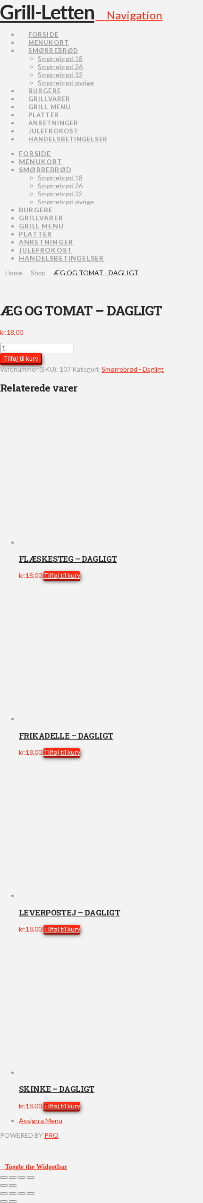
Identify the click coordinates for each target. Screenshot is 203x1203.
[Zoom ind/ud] (4, 1177)
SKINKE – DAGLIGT (56, 1089)
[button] (128, 15)
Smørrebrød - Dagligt (133, 369)
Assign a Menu (40, 1120)
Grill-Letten (47, 12)
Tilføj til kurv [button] (61, 575)
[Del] (21, 1177)
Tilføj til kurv (21, 358)
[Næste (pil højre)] (13, 1185)
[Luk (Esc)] (30, 1177)
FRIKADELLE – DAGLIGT (66, 736)
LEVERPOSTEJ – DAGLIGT (69, 912)
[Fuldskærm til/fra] (13, 1177)
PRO (51, 1135)
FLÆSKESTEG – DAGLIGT (68, 559)
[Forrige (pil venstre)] (4, 1185)
